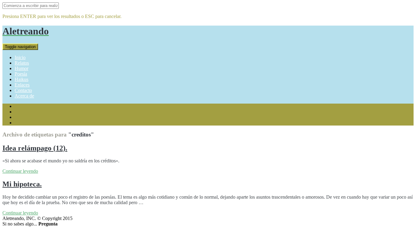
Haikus (21, 79)
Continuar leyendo (20, 171)
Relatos (22, 63)
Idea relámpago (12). (34, 148)
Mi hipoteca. (22, 184)
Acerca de (24, 95)
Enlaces (22, 84)
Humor (21, 68)
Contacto (23, 90)
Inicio (20, 57)
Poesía (21, 73)
